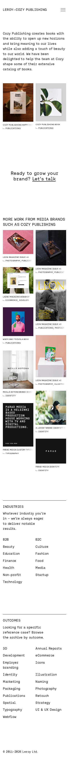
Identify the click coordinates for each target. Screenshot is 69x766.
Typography (12, 453)
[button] (62, 9)
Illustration (61, 384)
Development (26, 300)
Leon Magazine (11, 257)
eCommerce (12, 300)
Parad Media (9, 450)
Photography (13, 261)
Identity (11, 396)
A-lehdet (41, 428)
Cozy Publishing (12, 125)
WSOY (5, 339)
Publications (13, 128)
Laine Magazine (11, 297)
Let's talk (44, 178)
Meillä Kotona (11, 392)
